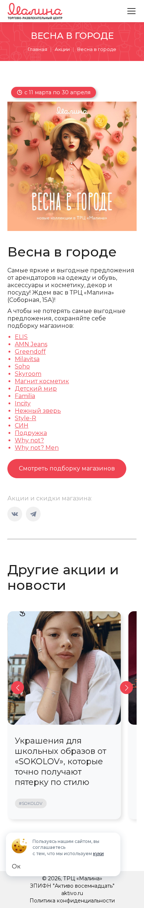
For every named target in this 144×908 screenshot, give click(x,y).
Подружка (31, 432)
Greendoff (30, 351)
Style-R (25, 418)
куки (98, 853)
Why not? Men (37, 447)
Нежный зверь (38, 410)
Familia (25, 395)
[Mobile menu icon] (131, 11)
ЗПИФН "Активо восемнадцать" (72, 886)
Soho (22, 366)
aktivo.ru (72, 893)
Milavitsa (27, 359)
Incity (23, 403)
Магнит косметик (42, 381)
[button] (17, 687)
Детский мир (36, 388)
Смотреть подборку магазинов (67, 468)
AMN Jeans (31, 344)
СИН (21, 425)
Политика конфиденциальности (72, 900)
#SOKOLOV (30, 803)
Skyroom (28, 373)
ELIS (21, 336)
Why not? (29, 440)
